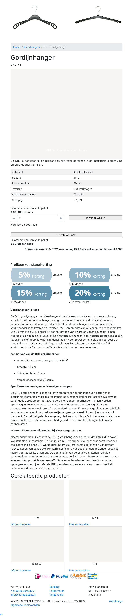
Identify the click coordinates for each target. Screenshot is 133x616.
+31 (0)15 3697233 (22, 590)
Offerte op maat (67, 234)
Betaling (54, 586)
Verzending (56, 594)
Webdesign (115, 601)
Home (16, 47)
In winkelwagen (95, 217)
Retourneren (56, 590)
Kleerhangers (32, 47)
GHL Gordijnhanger (22, 39)
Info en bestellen (21, 524)
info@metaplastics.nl (23, 594)
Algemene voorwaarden (25, 605)
